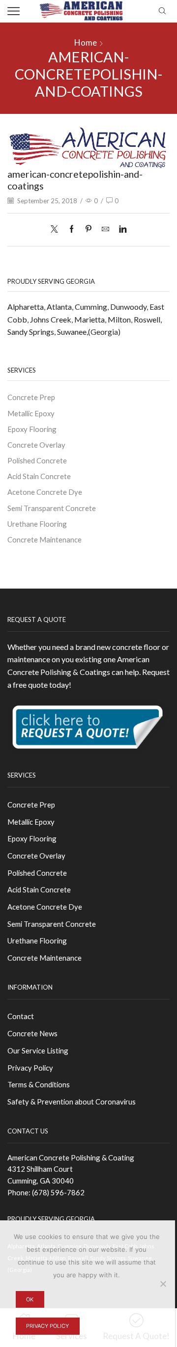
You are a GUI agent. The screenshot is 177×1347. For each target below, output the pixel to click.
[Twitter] (57, 229)
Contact (20, 1016)
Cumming (91, 306)
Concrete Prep (31, 397)
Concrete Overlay (36, 444)
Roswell (147, 319)
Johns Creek (50, 319)
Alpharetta (25, 306)
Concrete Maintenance (44, 539)
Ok (29, 1299)
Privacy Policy (30, 1067)
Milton (119, 319)
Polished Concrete (37, 460)
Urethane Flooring (37, 523)
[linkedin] (120, 229)
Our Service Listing (37, 1050)
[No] (163, 1284)
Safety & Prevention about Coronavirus (71, 1101)
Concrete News (32, 1033)
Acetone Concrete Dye (44, 491)
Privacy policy (47, 1325)
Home (85, 42)
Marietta (89, 319)
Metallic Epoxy (31, 413)
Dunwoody (128, 306)
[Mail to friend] (105, 229)
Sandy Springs (30, 331)
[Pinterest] (88, 229)
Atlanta (59, 306)
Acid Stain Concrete (39, 476)
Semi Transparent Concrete (51, 508)
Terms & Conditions (38, 1084)
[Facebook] (71, 229)
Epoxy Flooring (32, 429)
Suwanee (72, 331)
